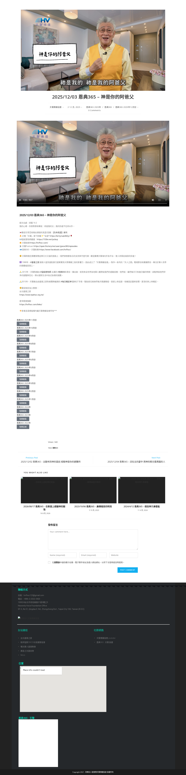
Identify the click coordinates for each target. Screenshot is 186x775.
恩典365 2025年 (93, 107)
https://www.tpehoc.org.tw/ (31, 295)
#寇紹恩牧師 (45, 272)
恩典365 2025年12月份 (125, 107)
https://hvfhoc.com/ (39, 243)
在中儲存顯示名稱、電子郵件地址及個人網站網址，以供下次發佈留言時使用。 (88, 562)
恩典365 (108, 107)
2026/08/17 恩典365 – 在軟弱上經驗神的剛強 (44, 508)
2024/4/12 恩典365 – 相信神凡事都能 (142, 506)
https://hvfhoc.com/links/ (30, 304)
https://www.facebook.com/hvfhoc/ (55, 250)
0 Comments (94, 110)
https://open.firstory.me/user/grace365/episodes (55, 246)
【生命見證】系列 (60, 232)
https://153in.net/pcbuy (47, 239)
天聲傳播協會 (56, 107)
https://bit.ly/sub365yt (60, 236)
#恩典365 (62, 272)
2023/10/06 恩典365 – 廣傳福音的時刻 (93, 506)
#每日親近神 (66, 282)
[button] (93, 430)
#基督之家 (34, 262)
